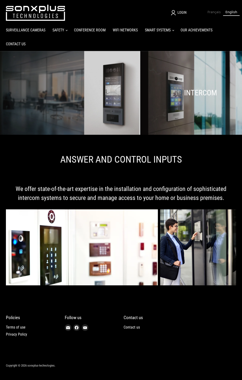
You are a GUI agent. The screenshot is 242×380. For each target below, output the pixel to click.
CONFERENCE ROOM (90, 30)
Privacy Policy (16, 334)
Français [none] (214, 12)
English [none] (231, 12)
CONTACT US (16, 44)
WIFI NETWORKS (125, 30)
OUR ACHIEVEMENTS (196, 30)
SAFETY (58, 30)
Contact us (132, 327)
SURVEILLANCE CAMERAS (25, 30)
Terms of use (16, 327)
